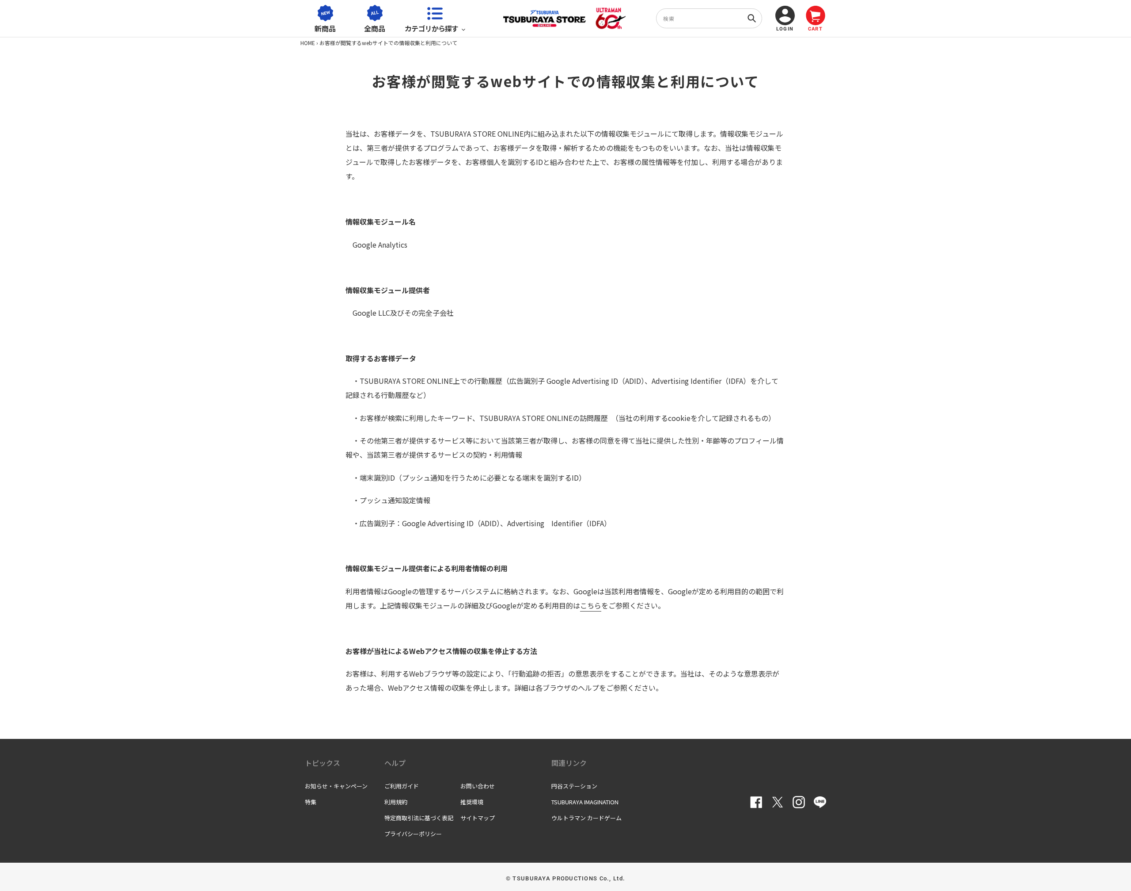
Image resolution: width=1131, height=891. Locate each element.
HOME (307, 42)
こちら (590, 605)
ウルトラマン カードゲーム (586, 818)
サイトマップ (477, 818)
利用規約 (395, 802)
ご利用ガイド (401, 786)
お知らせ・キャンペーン (336, 786)
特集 (310, 802)
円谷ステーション (574, 786)
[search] (709, 18)
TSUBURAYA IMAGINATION (585, 802)
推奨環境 (471, 802)
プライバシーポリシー (413, 834)
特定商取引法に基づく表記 (418, 818)
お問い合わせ (477, 786)
